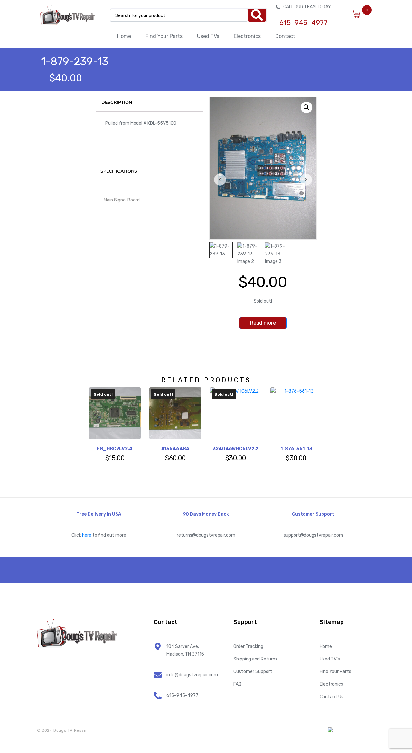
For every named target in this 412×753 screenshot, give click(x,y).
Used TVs (208, 36)
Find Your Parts (164, 36)
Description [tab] (116, 102)
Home (124, 36)
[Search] (257, 15)
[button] (306, 107)
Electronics (247, 36)
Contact (285, 36)
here (86, 535)
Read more (263, 323)
